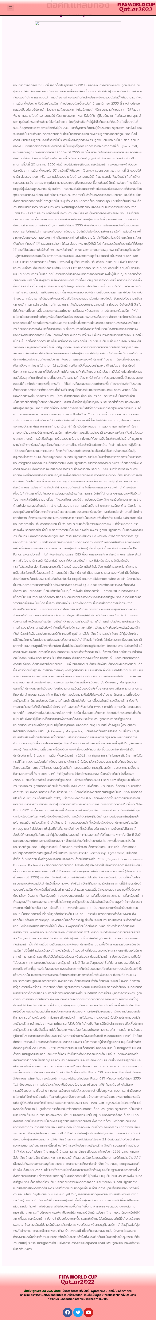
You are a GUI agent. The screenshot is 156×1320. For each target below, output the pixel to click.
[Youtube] (88, 1312)
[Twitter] (78, 1312)
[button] (10, 8)
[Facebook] (67, 1312)
